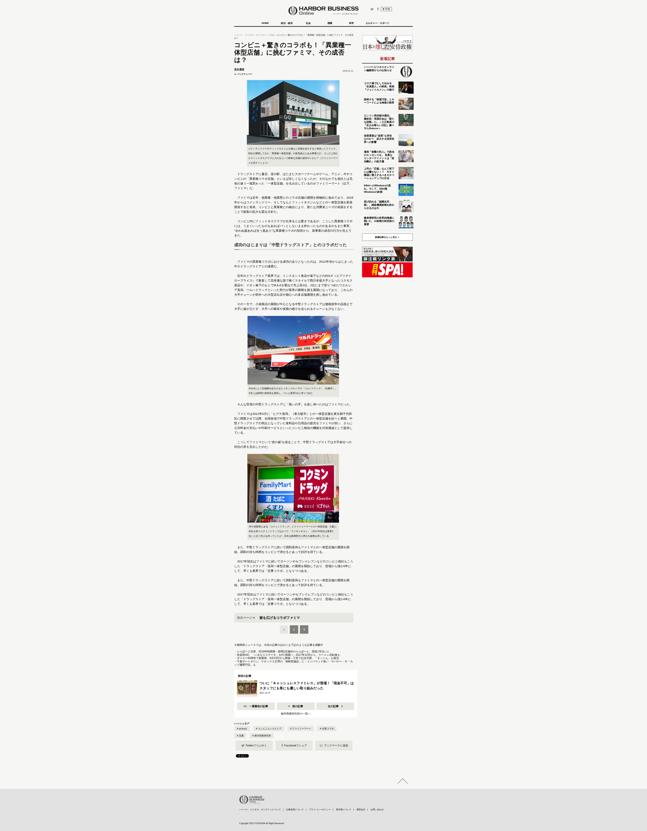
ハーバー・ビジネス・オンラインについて (260, 809)
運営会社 (361, 809)
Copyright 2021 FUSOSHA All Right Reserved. (261, 823)
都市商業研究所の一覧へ (296, 713)
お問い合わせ (377, 809)
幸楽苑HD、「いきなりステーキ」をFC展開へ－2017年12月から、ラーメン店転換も (288, 654)
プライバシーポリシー (320, 809)
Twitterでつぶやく (256, 745)
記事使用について (295, 809)
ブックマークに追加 (334, 745)
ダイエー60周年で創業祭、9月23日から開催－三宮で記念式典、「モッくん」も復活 (288, 658)
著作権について (343, 809)
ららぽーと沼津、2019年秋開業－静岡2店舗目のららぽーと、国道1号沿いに (283, 651)
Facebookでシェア (295, 745)
